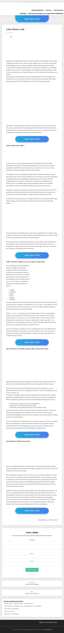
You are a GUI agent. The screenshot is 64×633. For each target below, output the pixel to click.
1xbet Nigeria (14, 313)
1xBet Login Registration (37, 10)
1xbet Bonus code (9, 611)
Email (32, 561)
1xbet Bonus (49, 10)
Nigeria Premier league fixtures (48, 622)
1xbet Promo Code (58, 10)
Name (32, 553)
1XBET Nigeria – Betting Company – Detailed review (18, 603)
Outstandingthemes (47, 629)
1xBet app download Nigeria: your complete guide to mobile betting (45, 13)
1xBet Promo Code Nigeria (11, 614)
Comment (32, 540)
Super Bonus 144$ (32, 139)
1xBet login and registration (11, 608)
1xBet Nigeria (23, 13)
